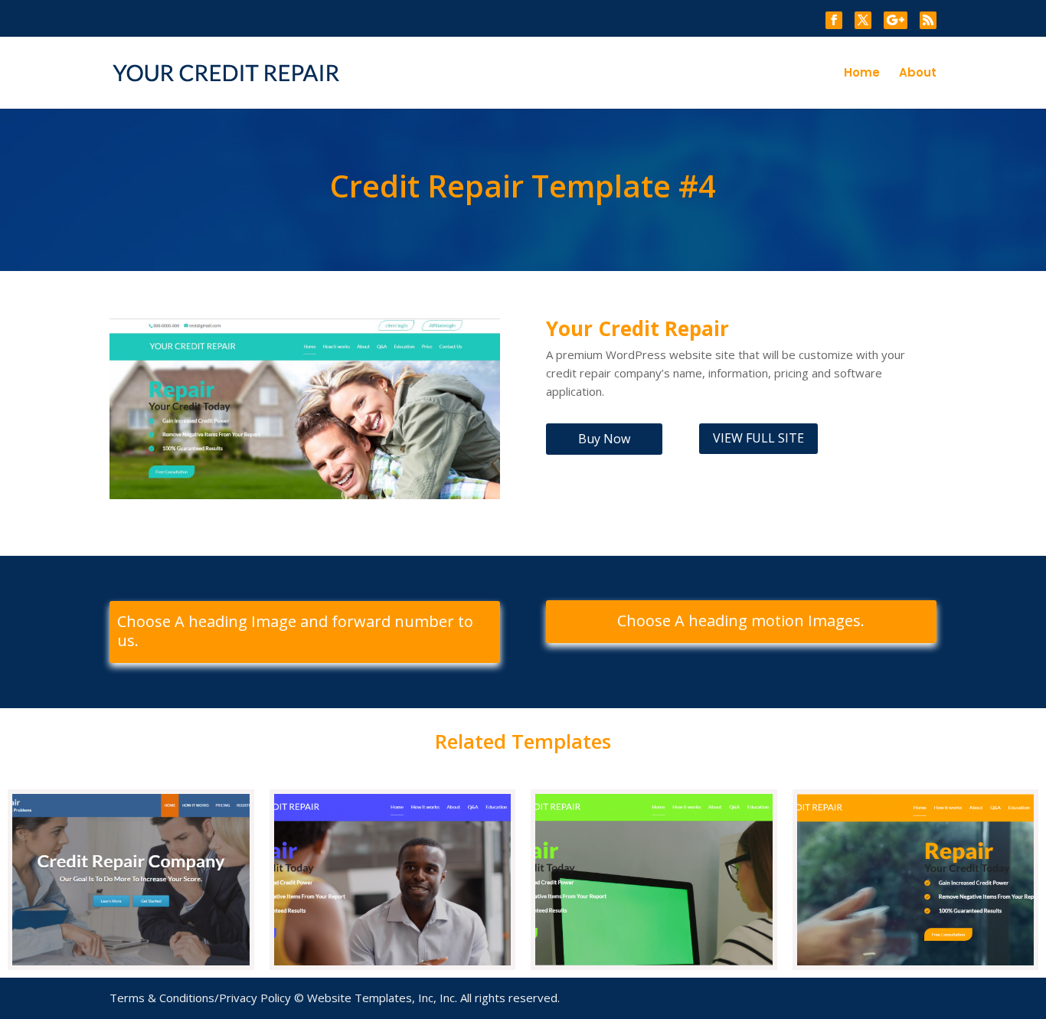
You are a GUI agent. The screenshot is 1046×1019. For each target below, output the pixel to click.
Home (862, 73)
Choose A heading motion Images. (741, 620)
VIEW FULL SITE (758, 437)
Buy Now (604, 438)
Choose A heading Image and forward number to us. (295, 631)
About (917, 73)
